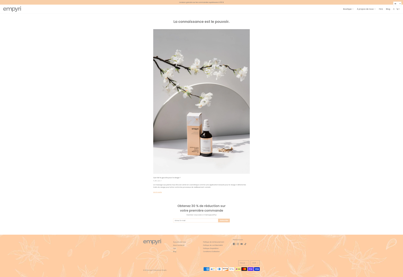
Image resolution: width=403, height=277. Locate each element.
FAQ (381, 9)
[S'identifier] (394, 9)
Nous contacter (179, 245)
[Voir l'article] (201, 101)
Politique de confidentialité (213, 245)
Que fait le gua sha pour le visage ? (167, 178)
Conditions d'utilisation (211, 251)
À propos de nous (179, 242)
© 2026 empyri (148, 270)
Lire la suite (157, 192)
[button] (243, 262)
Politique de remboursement (213, 242)
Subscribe (224, 220)
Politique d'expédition (211, 248)
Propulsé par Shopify (160, 270)
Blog (388, 9)
